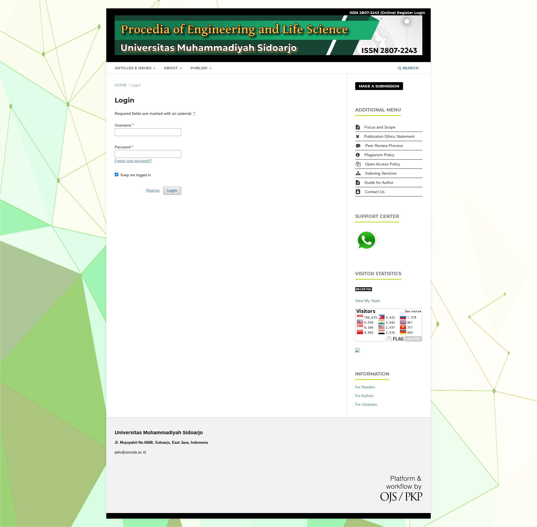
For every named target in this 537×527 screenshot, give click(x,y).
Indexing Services (381, 173)
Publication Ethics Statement (389, 136)
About (171, 68)
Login (419, 12)
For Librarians (366, 404)
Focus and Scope (379, 127)
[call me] (366, 250)
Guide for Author (379, 182)
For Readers (365, 387)
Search (410, 68)
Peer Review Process (384, 145)
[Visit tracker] (357, 351)
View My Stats (367, 300)
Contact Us (375, 191)
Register (405, 12)
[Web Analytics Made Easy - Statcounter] (363, 290)
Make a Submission (379, 86)
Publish (199, 68)
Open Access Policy (382, 164)
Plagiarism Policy (379, 155)
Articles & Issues (133, 68)
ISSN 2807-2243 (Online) (373, 12)
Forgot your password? (133, 161)
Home (121, 85)
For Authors (364, 396)
